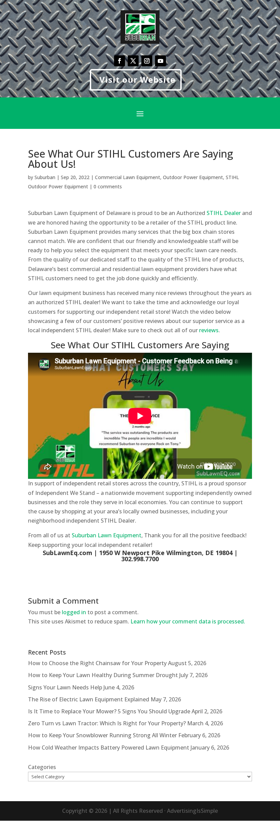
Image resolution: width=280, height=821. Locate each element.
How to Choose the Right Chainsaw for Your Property (97, 663)
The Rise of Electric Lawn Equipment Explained (88, 699)
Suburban (44, 177)
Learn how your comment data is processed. (187, 621)
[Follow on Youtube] (160, 60)
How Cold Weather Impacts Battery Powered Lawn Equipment (108, 747)
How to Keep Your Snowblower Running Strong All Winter (102, 735)
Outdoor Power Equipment (193, 177)
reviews (209, 330)
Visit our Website (137, 79)
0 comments (108, 186)
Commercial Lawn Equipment (127, 177)
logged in (74, 612)
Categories (42, 767)
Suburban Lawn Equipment (106, 535)
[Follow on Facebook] (119, 60)
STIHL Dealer (224, 213)
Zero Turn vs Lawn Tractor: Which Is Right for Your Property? (107, 723)
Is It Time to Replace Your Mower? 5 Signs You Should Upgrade (109, 711)
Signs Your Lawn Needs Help (65, 687)
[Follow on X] (133, 60)
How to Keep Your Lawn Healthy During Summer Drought (103, 675)
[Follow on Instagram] (146, 60)
